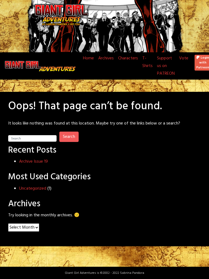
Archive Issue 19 (33, 161)
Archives (106, 58)
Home (88, 58)
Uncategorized (32, 188)
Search (69, 136)
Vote (183, 58)
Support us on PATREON (166, 66)
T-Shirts (147, 62)
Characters (128, 58)
